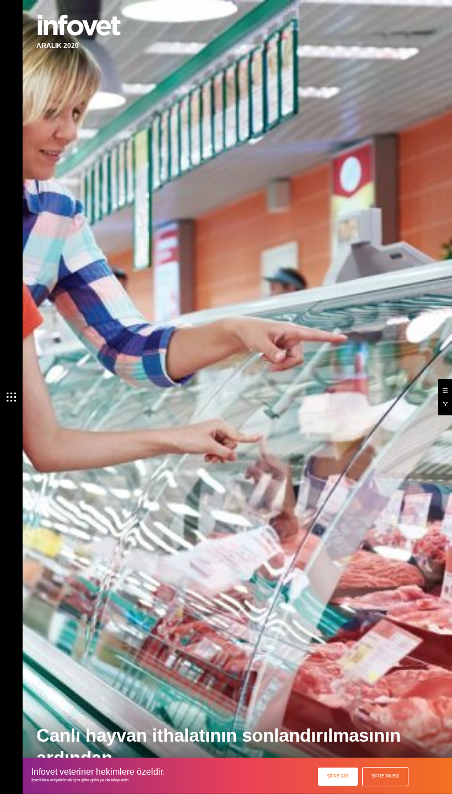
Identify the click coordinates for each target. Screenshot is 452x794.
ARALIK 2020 (57, 46)
